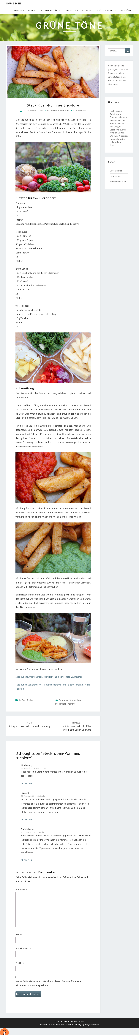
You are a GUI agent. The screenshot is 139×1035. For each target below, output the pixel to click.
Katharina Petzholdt (58, 110)
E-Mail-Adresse (23, 948)
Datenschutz (116, 170)
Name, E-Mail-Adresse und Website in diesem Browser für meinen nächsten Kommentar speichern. (48, 983)
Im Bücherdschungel (106, 10)
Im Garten (18, 10)
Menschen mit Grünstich (51, 10)
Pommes (63, 700)
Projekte (32, 10)
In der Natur (87, 10)
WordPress (58, 1024)
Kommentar (22, 889)
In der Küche (126, 10)
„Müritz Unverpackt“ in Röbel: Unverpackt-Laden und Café (77, 726)
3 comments (79, 110)
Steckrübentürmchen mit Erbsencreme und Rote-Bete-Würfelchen (48, 676)
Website (19, 962)
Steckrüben (75, 700)
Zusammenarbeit (118, 181)
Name (18, 934)
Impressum (115, 176)
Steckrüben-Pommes (66, 703)
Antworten (26, 783)
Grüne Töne (13, 3)
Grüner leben (72, 10)
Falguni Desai (92, 1024)
